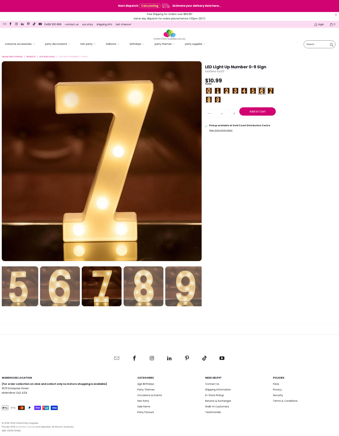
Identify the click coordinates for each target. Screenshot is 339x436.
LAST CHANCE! (123, 24)
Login (321, 24)
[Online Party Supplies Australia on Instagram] (16, 24)
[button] (20, 44)
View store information (221, 130)
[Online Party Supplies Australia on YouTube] (40, 24)
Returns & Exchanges (218, 401)
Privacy (277, 389)
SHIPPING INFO (104, 24)
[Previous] (4, 161)
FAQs (276, 384)
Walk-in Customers (217, 406)
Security (278, 395)
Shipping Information (218, 389)
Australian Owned (25, 426)
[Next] (199, 161)
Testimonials (213, 412)
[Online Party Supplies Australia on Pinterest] (28, 24)
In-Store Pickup (214, 395)
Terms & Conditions (285, 401)
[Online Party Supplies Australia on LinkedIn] (22, 24)
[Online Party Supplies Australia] (169, 35)
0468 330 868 (52, 24)
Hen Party (143, 401)
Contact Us (212, 384)
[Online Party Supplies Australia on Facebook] (10, 24)
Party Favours (145, 412)
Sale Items (143, 406)
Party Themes (146, 389)
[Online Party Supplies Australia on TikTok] (34, 24)
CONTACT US (72, 24)
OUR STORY (87, 24)
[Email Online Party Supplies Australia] (4, 24)
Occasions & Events (149, 395)
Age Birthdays (145, 384)
